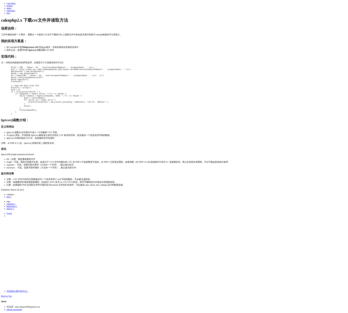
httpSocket (12, 206)
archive (10, 6)
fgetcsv (10, 209)
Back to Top (6, 296)
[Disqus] (174, 253)
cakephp (11, 204)
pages (9, 8)
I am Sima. (11, 3)
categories (11, 11)
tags (8, 13)
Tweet (9, 213)
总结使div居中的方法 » (17, 291)
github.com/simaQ (14, 309)
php (9, 197)
